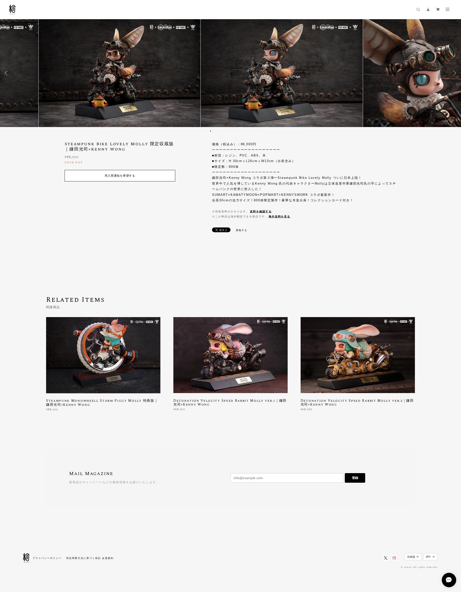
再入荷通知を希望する (120, 175)
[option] (231, 73)
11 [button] (232, 131)
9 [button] (226, 131)
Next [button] (453, 73)
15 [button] (244, 131)
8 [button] (223, 131)
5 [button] (213, 131)
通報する (241, 230)
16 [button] (248, 131)
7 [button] (219, 131)
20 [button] (260, 131)
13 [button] (238, 131)
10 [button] (229, 131)
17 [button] (251, 131)
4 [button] (210, 131)
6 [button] (216, 131)
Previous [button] (7, 73)
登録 (355, 478)
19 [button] (257, 131)
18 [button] (254, 131)
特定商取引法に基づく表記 (83, 558)
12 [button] (235, 131)
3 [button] (207, 131)
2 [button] (204, 131)
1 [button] (201, 131)
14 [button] (241, 131)
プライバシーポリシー (47, 558)
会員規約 (108, 558)
